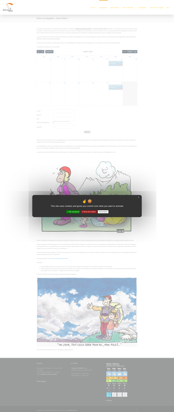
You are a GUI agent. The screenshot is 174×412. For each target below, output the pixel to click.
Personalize (103, 212)
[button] (167, 7)
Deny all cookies (89, 212)
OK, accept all (74, 212)
